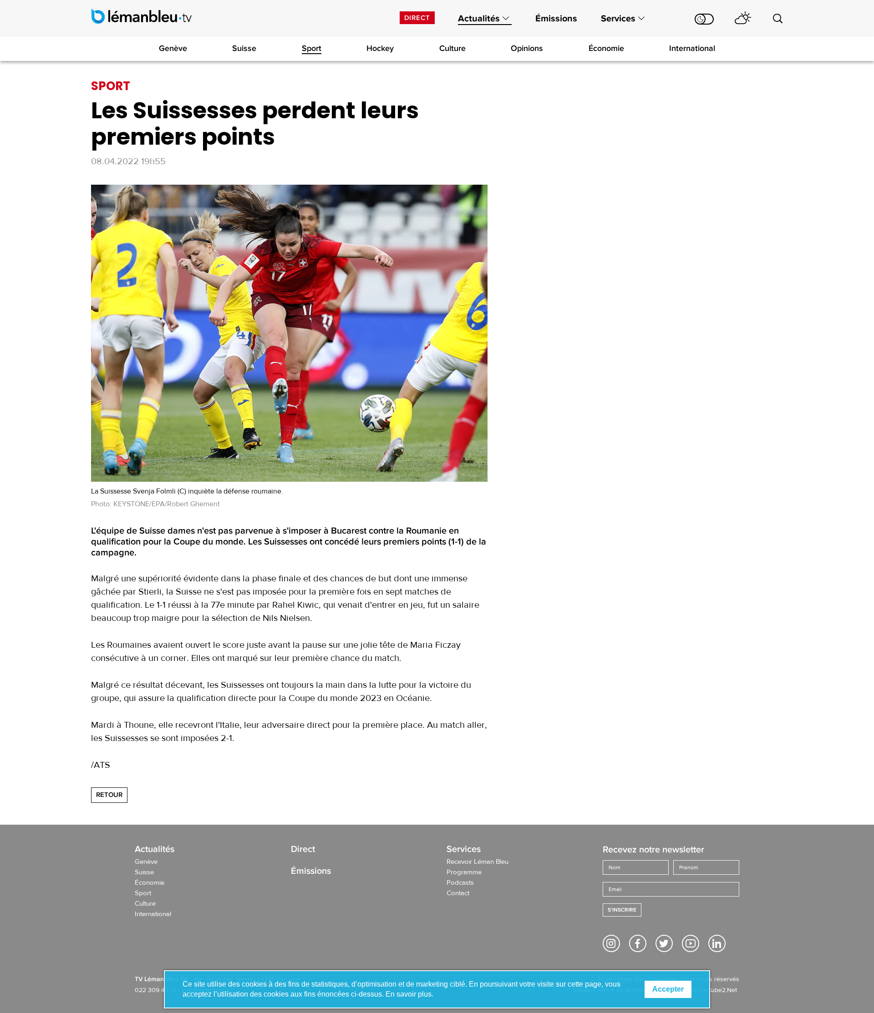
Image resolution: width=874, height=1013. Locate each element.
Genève (173, 48)
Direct (417, 18)
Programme (464, 872)
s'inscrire (622, 910)
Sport (311, 48)
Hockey (380, 48)
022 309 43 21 (155, 990)
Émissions (556, 18)
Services (618, 18)
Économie (606, 48)
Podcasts (460, 883)
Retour (109, 795)
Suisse (244, 48)
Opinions (527, 48)
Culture (452, 48)
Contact (458, 893)
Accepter (668, 989)
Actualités (479, 18)
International (692, 48)
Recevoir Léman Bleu (477, 862)
